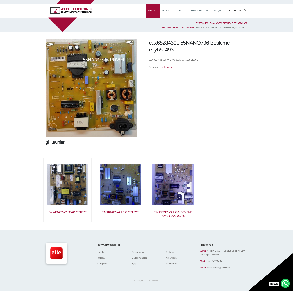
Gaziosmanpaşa (139, 258)
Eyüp (134, 263)
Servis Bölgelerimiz (199, 11)
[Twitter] (235, 11)
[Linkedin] (240, 11)
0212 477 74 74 (215, 261)
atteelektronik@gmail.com (218, 268)
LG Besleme (188, 27)
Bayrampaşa (138, 252)
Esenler (101, 252)
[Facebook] (230, 11)
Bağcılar (101, 258)
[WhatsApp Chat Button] (285, 283)
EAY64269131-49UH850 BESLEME (120, 212)
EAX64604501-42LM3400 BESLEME (67, 212)
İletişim (217, 11)
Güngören (102, 263)
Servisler (180, 11)
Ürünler (166, 11)
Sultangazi (171, 252)
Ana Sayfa (166, 27)
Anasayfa (153, 11)
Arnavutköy (171, 258)
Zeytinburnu (172, 263)
